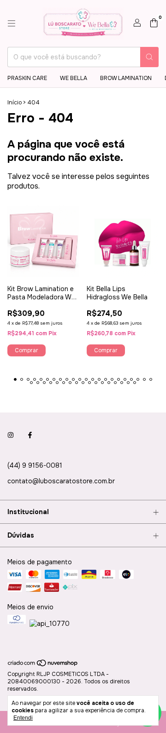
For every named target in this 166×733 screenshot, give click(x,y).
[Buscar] (149, 57)
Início (14, 102)
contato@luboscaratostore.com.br (61, 481)
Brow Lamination (126, 78)
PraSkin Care (27, 78)
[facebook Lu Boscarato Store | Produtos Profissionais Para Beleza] (30, 435)
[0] (154, 23)
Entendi (23, 718)
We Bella (73, 78)
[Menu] (11, 23)
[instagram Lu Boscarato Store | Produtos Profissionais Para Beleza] (10, 435)
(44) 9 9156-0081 (34, 465)
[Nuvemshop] (43, 665)
